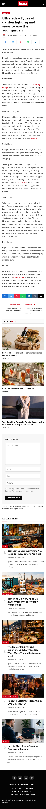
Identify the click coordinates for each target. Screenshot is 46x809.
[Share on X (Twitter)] (13, 42)
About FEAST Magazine (18, 785)
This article (22, 182)
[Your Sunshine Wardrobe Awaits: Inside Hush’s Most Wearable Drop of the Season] (23, 407)
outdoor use (18, 277)
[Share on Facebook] (5, 42)
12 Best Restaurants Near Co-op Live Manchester (24, 702)
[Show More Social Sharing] (42, 42)
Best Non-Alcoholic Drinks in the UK (18, 388)
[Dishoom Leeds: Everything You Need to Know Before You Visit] (23, 536)
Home (32, 785)
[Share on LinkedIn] (35, 42)
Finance (6, 741)
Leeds (5, 546)
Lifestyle (6, 13)
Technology (7, 594)
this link (34, 138)
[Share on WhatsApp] (28, 42)
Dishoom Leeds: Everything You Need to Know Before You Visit (24, 552)
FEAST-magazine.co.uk (22, 800)
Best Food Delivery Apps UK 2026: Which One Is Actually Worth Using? (22, 601)
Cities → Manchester (10, 696)
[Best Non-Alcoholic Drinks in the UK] (23, 374)
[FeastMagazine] (23, 3)
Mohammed (13, 36)
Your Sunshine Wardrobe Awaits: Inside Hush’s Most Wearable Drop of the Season (23, 423)
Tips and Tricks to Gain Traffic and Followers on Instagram (33, 310)
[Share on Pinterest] (20, 42)
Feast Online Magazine (22, 791)
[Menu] (3, 3)
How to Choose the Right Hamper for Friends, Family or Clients (22, 354)
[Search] (42, 3)
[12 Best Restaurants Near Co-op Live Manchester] (23, 686)
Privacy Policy (17, 788)
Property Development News (23, 795)
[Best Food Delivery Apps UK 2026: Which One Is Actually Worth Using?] (23, 583)
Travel (5, 642)
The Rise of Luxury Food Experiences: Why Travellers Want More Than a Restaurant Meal (24, 651)
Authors (29, 788)
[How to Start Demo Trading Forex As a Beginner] (23, 731)
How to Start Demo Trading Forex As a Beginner (22, 747)
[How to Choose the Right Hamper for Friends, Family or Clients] (23, 338)
